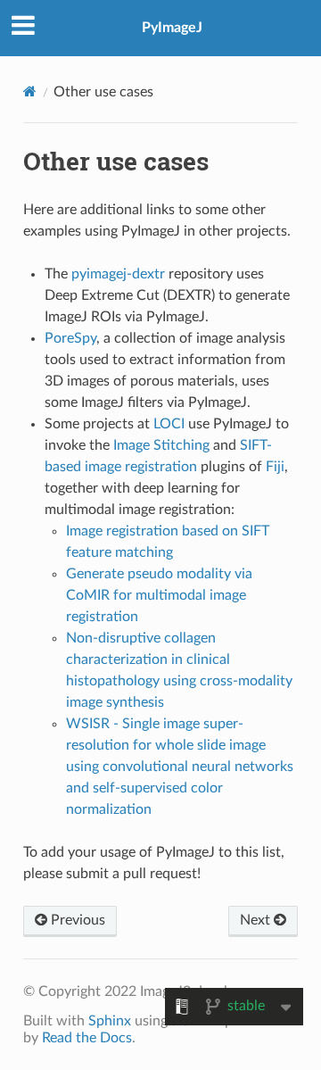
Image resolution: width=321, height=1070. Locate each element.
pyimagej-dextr (118, 274)
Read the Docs (87, 1038)
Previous (76, 920)
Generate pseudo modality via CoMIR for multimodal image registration (159, 595)
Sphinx (109, 1021)
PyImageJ (172, 28)
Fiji (275, 467)
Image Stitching (161, 445)
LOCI (169, 424)
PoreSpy (70, 338)
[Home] (30, 91)
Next (257, 920)
